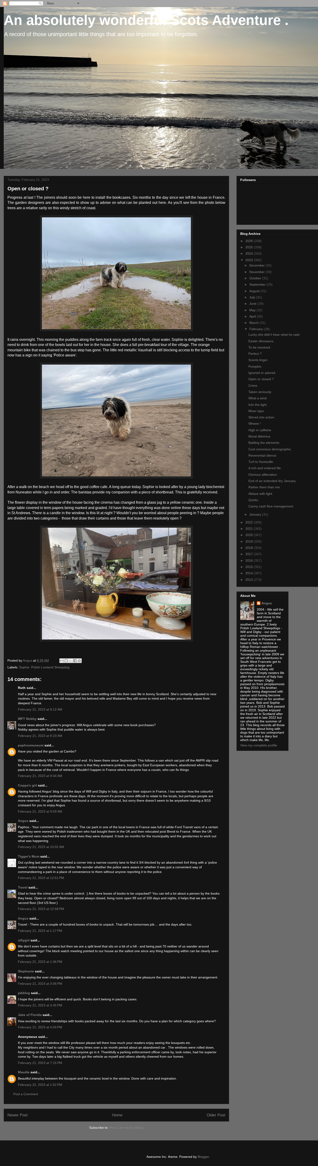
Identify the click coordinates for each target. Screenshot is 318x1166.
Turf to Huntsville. (261, 462)
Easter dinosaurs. (261, 341)
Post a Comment (25, 1094)
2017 (249, 554)
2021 (249, 528)
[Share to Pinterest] (79, 660)
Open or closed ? (261, 379)
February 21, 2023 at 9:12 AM (40, 709)
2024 (249, 253)
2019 (249, 541)
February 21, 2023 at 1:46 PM (40, 962)
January (255, 514)
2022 (249, 522)
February (256, 329)
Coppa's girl (27, 785)
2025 (249, 247)
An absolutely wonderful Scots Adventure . (146, 20)
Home (117, 1115)
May (253, 310)
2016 (249, 560)
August (254, 291)
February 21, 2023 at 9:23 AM (40, 736)
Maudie (24, 1072)
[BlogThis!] (66, 660)
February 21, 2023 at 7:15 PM (40, 1063)
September (258, 284)
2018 (249, 548)
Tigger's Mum (28, 856)
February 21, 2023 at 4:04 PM (40, 1027)
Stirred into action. (261, 417)
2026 (249, 241)
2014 (249, 573)
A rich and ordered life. (265, 468)
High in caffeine (259, 430)
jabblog (24, 993)
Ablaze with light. (260, 494)
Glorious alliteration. (263, 474)
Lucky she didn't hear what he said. (274, 334)
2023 (249, 260)
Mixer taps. (256, 411)
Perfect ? (255, 354)
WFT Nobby (27, 719)
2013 (249, 579)
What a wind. (257, 398)
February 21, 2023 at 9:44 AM (40, 776)
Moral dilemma (259, 436)
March (254, 323)
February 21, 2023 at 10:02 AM (41, 847)
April (253, 316)
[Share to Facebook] (75, 660)
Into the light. (257, 405)
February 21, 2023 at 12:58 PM (41, 909)
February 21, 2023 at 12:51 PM (41, 878)
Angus (23, 821)
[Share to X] (70, 660)
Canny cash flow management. (271, 506)
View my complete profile (258, 745)
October (255, 278)
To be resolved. (259, 347)
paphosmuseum (31, 745)
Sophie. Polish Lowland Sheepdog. (44, 667)
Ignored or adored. (262, 373)
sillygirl (24, 940)
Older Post (216, 1115)
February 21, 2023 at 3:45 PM (40, 1005)
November (257, 272)
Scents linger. (258, 360)
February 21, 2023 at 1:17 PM (40, 931)
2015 (249, 567)
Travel (22, 887)
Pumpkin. (255, 366)
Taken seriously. (260, 392)
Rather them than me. (264, 487)
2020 (249, 535)
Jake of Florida (30, 1015)
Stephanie (26, 971)
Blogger (203, 1157)
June (253, 303)
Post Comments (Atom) (126, 1127)
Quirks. (253, 500)
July (252, 297)
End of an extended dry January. (272, 481)
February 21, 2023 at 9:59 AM (40, 811)
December (257, 265)
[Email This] (61, 660)
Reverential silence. (262, 455)
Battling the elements (263, 443)
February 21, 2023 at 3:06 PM (40, 983)
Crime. (253, 385)
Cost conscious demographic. (270, 449)
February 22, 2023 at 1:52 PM (40, 1085)
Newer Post (17, 1115)
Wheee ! (254, 423)
